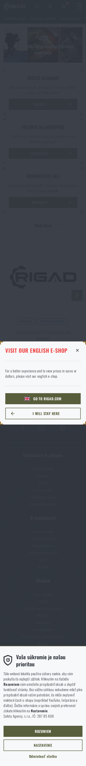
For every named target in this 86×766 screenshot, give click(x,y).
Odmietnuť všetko (43, 756)
